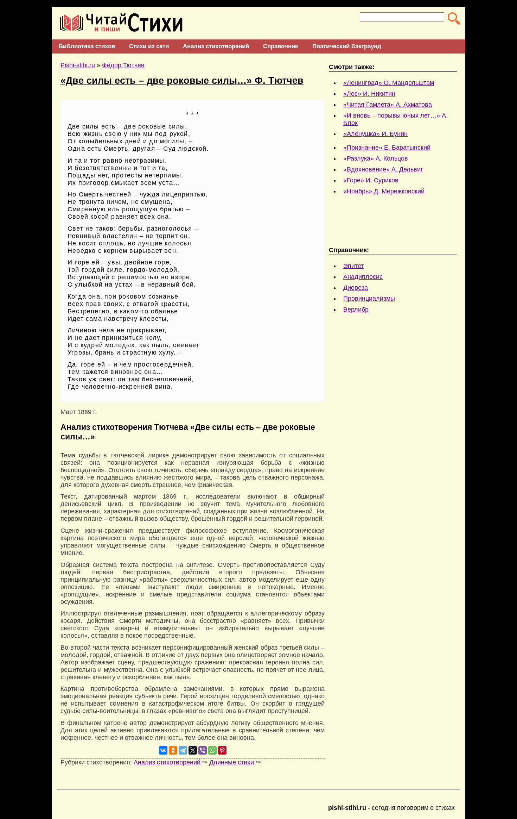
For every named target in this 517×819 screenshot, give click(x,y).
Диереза (355, 287)
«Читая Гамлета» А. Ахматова (387, 104)
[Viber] (202, 750)
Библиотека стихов (87, 46)
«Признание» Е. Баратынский (386, 147)
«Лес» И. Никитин (369, 93)
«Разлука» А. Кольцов (375, 158)
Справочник (280, 46)
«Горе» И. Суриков (370, 180)
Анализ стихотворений (216, 46)
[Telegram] (183, 750)
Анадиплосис (363, 276)
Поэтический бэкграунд (346, 46)
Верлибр (356, 309)
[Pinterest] (222, 750)
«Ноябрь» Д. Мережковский (384, 191)
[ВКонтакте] (163, 750)
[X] (193, 750)
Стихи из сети (149, 46)
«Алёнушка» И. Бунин (375, 133)
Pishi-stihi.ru (77, 65)
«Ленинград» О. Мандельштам (388, 82)
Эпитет (353, 265)
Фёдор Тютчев (123, 65)
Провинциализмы (369, 298)
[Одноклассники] (173, 750)
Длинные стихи (231, 762)
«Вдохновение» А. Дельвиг (383, 169)
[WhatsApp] (212, 750)
